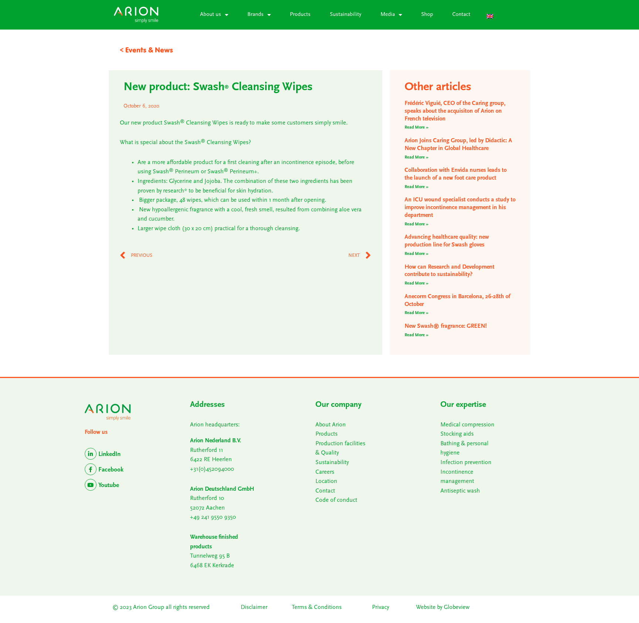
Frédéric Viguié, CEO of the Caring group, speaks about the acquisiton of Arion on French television (455, 111)
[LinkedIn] (91, 454)
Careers (324, 472)
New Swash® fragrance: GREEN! (446, 326)
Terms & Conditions (317, 607)
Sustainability (345, 14)
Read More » (417, 127)
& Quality (327, 453)
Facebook (111, 470)
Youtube (108, 485)
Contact (461, 14)
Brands (255, 14)
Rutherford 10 (207, 498)
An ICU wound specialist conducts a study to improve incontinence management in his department (460, 207)
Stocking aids (457, 434)
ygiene (452, 453)
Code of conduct (336, 500)
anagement (460, 481)
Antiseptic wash (460, 491)
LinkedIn (109, 454)
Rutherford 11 (206, 450)
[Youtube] (91, 485)
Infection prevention (465, 463)
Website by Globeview (443, 607)
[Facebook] (91, 469)
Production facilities (340, 444)
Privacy (380, 607)
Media (388, 14)
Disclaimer (254, 607)
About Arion (330, 425)
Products (300, 14)
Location (326, 481)
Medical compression (467, 425)
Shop (427, 14)
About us (210, 14)
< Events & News (146, 49)
